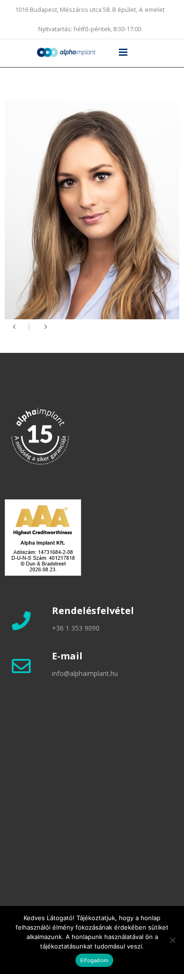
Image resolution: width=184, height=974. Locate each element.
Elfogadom (94, 960)
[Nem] (172, 940)
